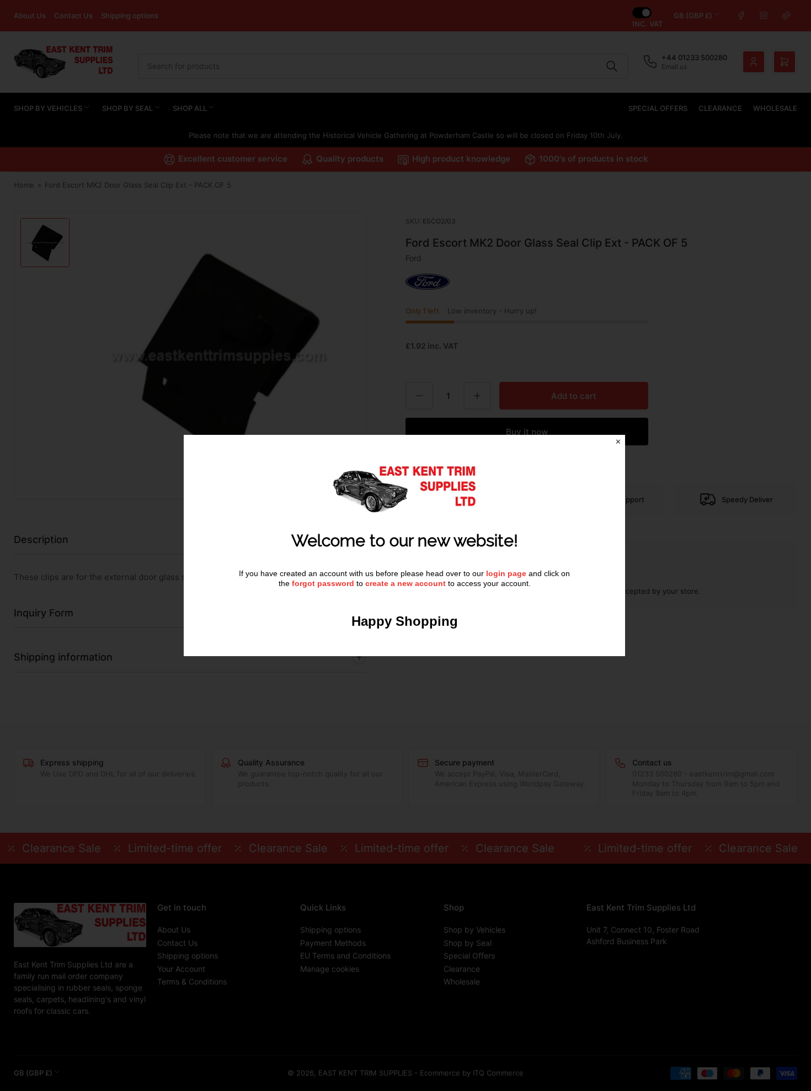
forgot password (324, 583)
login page (506, 573)
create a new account (405, 583)
